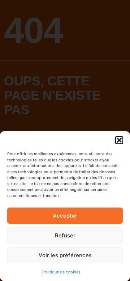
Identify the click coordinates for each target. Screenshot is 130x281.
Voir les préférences (65, 255)
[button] (119, 140)
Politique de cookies (61, 272)
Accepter (65, 215)
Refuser (65, 235)
